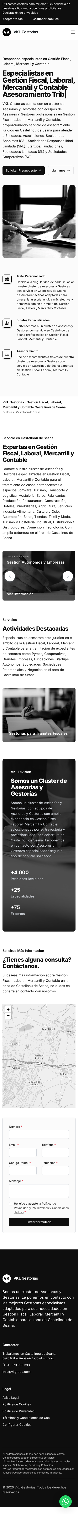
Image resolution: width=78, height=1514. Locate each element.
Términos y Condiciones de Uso (26, 1425)
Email (14, 1152)
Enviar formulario (39, 1229)
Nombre (15, 1133)
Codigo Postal (20, 1170)
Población (50, 1170)
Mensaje (16, 1188)
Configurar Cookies (16, 1432)
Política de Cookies (16, 1411)
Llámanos (59, 177)
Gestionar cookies (46, 19)
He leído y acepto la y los (41, 1215)
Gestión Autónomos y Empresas (36, 569)
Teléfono (49, 1152)
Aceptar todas (12, 19)
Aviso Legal (10, 1405)
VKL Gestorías (25, 32)
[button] (68, 583)
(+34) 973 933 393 (16, 1372)
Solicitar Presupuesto (21, 177)
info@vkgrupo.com (16, 1379)
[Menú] (73, 32)
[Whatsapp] (65, 1501)
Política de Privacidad (18, 1418)
